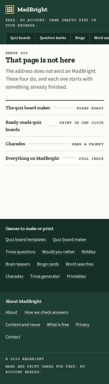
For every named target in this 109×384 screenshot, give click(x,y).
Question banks (53, 38)
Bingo (80, 38)
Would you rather (58, 252)
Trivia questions (20, 252)
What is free (58, 325)
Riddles (89, 252)
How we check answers (46, 312)
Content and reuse (23, 325)
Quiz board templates (26, 239)
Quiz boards (20, 38)
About (11, 312)
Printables (76, 276)
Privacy (82, 325)
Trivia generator (45, 276)
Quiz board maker (70, 239)
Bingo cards (48, 264)
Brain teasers (18, 264)
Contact (13, 337)
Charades (14, 276)
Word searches (80, 264)
